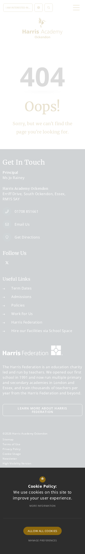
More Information (42, 505)
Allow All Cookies (42, 531)
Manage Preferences (42, 540)
